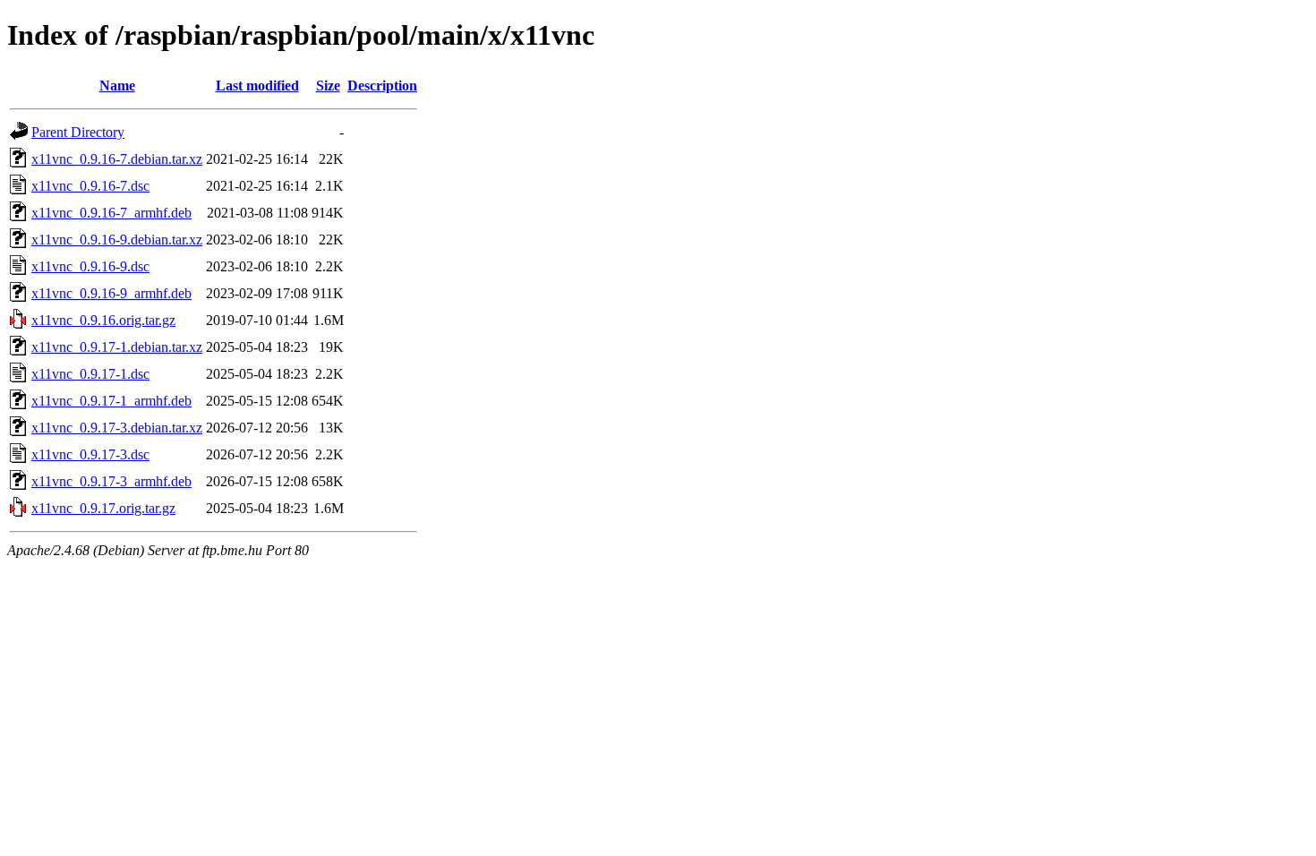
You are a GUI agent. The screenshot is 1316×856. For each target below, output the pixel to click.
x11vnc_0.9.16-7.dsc (90, 185)
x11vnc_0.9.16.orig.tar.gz (103, 320)
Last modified (257, 85)
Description (382, 85)
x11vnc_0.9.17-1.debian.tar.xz (116, 347)
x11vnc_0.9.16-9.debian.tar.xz (116, 239)
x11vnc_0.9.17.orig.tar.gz (103, 508)
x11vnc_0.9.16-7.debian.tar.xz (116, 159)
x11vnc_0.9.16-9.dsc (90, 266)
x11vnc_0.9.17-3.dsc (90, 454)
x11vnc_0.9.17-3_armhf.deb (111, 481)
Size (328, 85)
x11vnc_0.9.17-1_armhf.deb (111, 400)
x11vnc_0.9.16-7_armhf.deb (111, 212)
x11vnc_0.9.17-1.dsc (90, 373)
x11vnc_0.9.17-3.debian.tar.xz (116, 427)
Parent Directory (77, 132)
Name (117, 85)
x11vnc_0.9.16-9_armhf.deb (111, 293)
